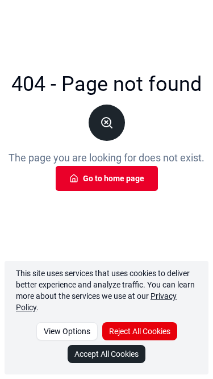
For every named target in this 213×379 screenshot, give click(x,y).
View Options (67, 331)
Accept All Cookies (106, 354)
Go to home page (113, 178)
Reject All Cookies (139, 331)
